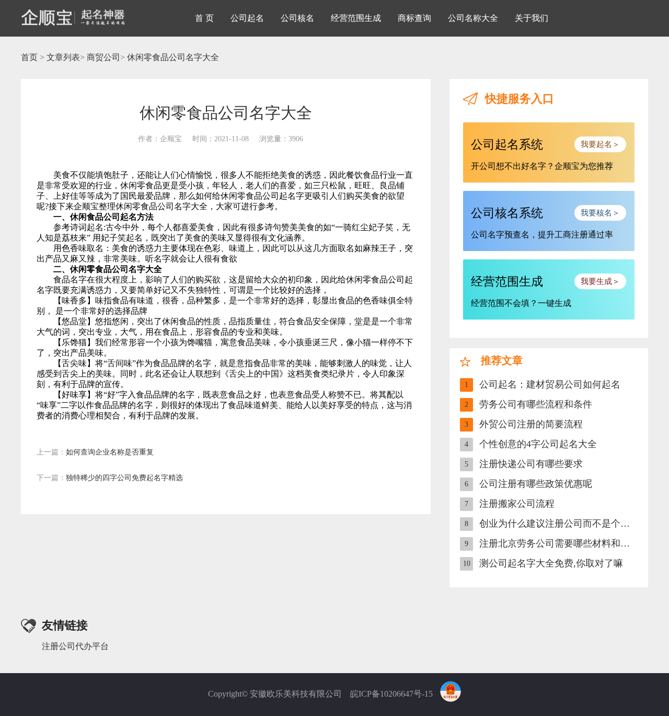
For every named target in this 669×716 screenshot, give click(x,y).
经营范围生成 (356, 18)
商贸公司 (103, 57)
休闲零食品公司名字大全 (173, 57)
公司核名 (297, 18)
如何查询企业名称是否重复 (95, 452)
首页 (29, 57)
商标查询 (414, 18)
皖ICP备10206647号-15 (391, 693)
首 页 (204, 18)
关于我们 (531, 18)
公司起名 (247, 18)
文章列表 (63, 57)
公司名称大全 (473, 18)
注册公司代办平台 (75, 646)
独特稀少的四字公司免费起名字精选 (110, 478)
